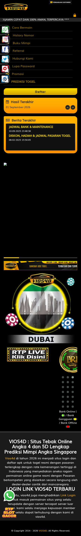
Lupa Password (22, 66)
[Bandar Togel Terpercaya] (40, 264)
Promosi (17, 73)
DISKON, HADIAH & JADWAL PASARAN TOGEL (40, 135)
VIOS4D (43, 530)
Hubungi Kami (22, 58)
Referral (17, 50)
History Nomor (22, 35)
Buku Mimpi (20, 42)
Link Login (68, 495)
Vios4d (10, 458)
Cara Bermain (21, 27)
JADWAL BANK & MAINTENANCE (31, 126)
